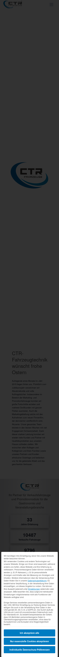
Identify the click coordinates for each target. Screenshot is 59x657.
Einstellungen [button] (34, 589)
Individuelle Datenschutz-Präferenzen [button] (29, 649)
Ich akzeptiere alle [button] (29, 632)
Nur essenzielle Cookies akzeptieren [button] (29, 641)
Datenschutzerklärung (37, 580)
